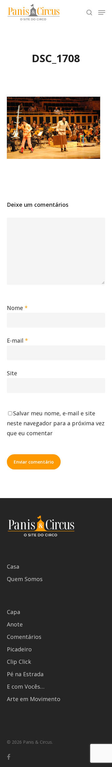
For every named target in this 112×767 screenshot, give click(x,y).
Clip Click (19, 661)
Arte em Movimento (33, 699)
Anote (15, 624)
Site (12, 373)
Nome (17, 308)
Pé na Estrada (25, 674)
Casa (13, 566)
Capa (13, 612)
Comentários (24, 636)
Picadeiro (19, 649)
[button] (101, 12)
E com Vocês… (25, 686)
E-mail (17, 340)
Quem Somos (25, 579)
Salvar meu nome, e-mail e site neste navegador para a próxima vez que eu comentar (56, 423)
